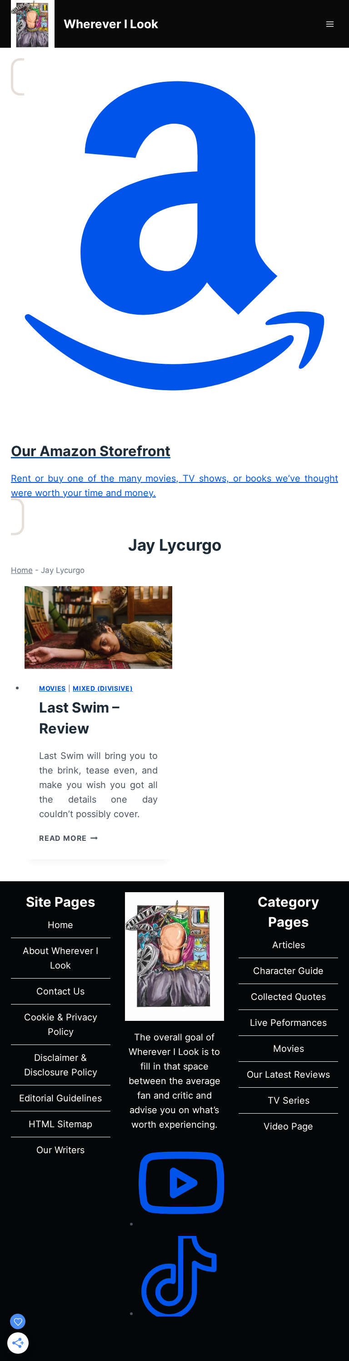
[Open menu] (329, 24)
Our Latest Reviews (288, 1074)
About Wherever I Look (60, 958)
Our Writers (60, 1150)
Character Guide (288, 970)
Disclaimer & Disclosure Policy (60, 1065)
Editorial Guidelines (60, 1098)
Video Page (288, 1126)
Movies (52, 688)
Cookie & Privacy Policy (60, 1024)
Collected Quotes (288, 996)
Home (22, 570)
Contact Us (60, 991)
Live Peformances (288, 1022)
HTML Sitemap (60, 1124)
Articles (288, 944)
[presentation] (98, 627)
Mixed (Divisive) (103, 688)
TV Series (288, 1100)
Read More (68, 838)
